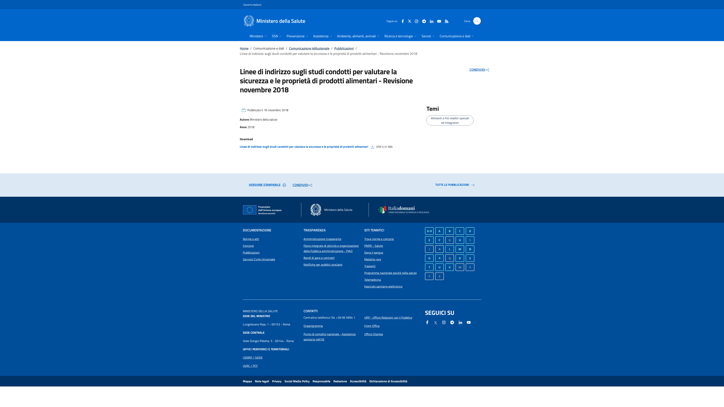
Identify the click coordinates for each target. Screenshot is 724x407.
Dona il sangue (373, 252)
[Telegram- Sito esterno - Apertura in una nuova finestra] (422, 20)
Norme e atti (251, 239)
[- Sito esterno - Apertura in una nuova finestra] (468, 322)
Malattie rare (372, 259)
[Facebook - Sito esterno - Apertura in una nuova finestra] (401, 20)
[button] (477, 21)
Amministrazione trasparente (322, 239)
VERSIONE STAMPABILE (265, 184)
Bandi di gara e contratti (319, 258)
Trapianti (370, 266)
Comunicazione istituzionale (309, 48)
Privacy (276, 381)
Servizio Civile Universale (259, 259)
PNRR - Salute (373, 245)
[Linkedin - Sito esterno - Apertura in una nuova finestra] (430, 20)
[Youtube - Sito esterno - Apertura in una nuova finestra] (437, 20)
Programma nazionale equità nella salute (390, 273)
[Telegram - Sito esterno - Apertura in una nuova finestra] (452, 322)
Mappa (247, 381)
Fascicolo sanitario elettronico (383, 286)
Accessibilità (358, 381)
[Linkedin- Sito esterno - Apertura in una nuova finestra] (460, 322)
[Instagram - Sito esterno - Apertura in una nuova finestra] (415, 20)
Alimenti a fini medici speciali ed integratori (450, 120)
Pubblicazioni (344, 48)
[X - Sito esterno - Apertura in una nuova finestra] (409, 20)
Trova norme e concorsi (379, 239)
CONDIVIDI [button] (477, 69)
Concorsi (248, 245)
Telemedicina (372, 279)
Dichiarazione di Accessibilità (388, 381)
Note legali (262, 381)
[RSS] (445, 20)
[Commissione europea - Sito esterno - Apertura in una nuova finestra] (262, 210)
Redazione (340, 381)
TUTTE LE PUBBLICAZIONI (452, 184)
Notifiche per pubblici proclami (323, 264)
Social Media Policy (297, 381)
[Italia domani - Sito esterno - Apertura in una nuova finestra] (406, 209)
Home (244, 48)
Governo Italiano (252, 5)
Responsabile (321, 381)
